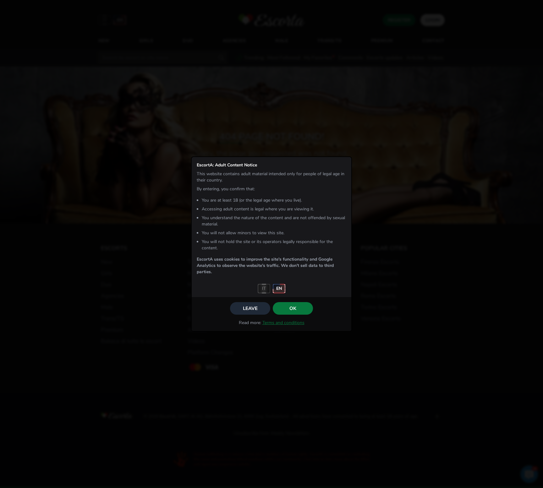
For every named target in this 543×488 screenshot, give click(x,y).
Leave (250, 308)
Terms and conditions (283, 323)
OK (292, 308)
